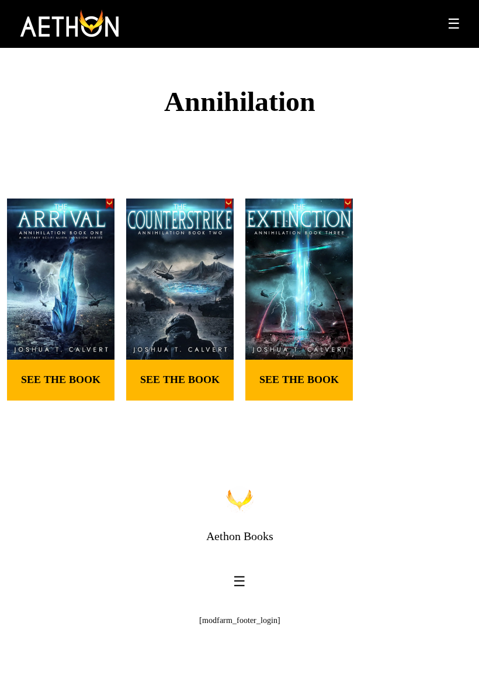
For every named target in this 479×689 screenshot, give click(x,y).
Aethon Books (239, 536)
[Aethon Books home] (239, 500)
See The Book (60, 379)
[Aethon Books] (70, 24)
